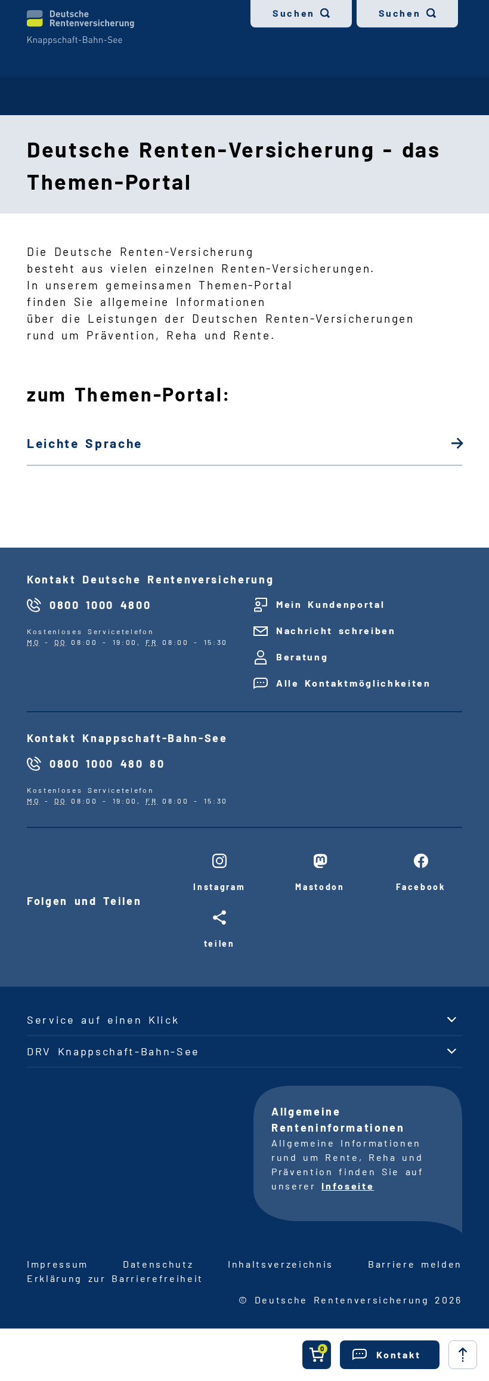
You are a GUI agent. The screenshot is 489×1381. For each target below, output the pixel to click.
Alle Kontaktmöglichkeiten (353, 682)
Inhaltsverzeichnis (280, 1263)
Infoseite (347, 1185)
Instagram (219, 887)
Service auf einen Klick (103, 1019)
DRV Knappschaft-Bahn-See (113, 1051)
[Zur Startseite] (80, 27)
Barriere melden (415, 1263)
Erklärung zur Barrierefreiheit (115, 1278)
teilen (219, 943)
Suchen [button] (294, 12)
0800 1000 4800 (100, 604)
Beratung (302, 656)
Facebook (420, 887)
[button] (390, 1354)
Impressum (57, 1263)
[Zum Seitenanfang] (462, 1354)
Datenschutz (158, 1263)
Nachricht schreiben (336, 630)
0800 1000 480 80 (107, 763)
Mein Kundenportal (330, 604)
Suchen (400, 12)
